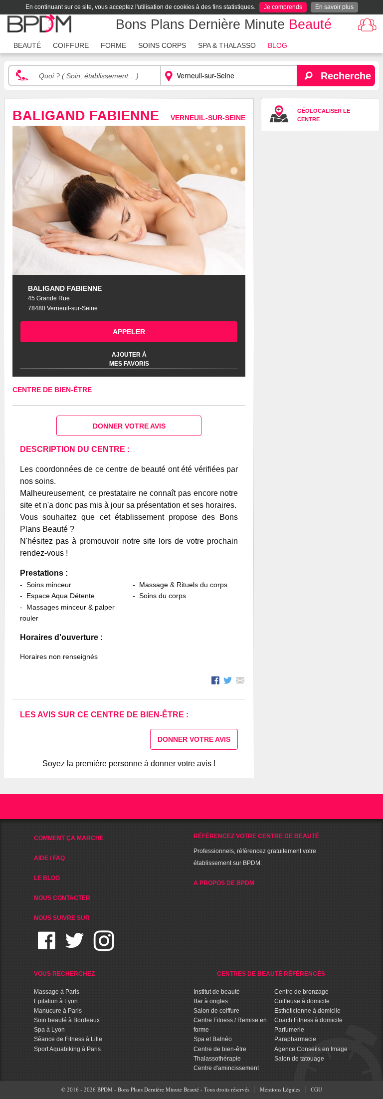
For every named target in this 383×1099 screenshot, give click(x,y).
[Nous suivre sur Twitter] (74, 946)
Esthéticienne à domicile (307, 1010)
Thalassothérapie (217, 1058)
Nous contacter (62, 897)
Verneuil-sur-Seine (208, 118)
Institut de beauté (216, 991)
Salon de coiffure (216, 1010)
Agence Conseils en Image (311, 1049)
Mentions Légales (280, 1089)
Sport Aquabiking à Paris (67, 1049)
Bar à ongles (210, 1001)
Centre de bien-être (52, 390)
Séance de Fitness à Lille (68, 1039)
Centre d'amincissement (226, 1068)
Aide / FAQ (49, 858)
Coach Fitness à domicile (308, 1020)
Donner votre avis (129, 426)
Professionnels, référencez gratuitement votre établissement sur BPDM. (256, 850)
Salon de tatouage (299, 1058)
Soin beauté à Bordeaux (67, 1020)
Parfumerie (289, 1029)
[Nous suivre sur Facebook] (46, 946)
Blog (277, 45)
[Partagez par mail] (240, 681)
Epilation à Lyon (56, 1001)
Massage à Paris (56, 991)
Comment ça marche (69, 838)
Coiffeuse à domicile (302, 1001)
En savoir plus (334, 6)
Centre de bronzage (301, 991)
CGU (316, 1089)
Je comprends (283, 6)
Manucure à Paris (58, 1010)
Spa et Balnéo (212, 1039)
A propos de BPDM (223, 882)
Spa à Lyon (49, 1029)
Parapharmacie (295, 1039)
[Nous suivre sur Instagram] (104, 946)
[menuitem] (27, 44)
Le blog (47, 878)
